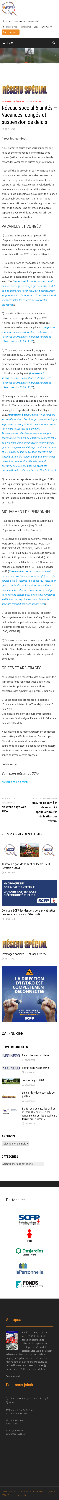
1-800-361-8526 (13, 1423)
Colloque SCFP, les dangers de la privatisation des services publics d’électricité (29, 912)
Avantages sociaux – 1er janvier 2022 (24, 954)
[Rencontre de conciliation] (11, 1056)
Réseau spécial (22, 101)
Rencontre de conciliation (36, 1055)
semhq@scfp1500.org (16, 1433)
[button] (3, 55)
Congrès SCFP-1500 (43, 26)
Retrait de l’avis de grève (35, 1067)
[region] (29, 56)
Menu (10, 42)
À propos (7, 21)
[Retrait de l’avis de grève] (11, 1068)
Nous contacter (10, 26)
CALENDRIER (12, 1033)
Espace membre (10, 32)
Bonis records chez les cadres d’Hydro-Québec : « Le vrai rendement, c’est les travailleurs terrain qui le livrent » (39, 1114)
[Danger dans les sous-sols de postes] (11, 1093)
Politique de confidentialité (27, 21)
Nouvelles (7, 101)
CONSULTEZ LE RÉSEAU (15, 782)
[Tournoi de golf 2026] (11, 1080)
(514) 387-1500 (16, 1420)
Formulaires (25, 26)
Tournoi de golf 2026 (33, 1080)
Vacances (36, 101)
